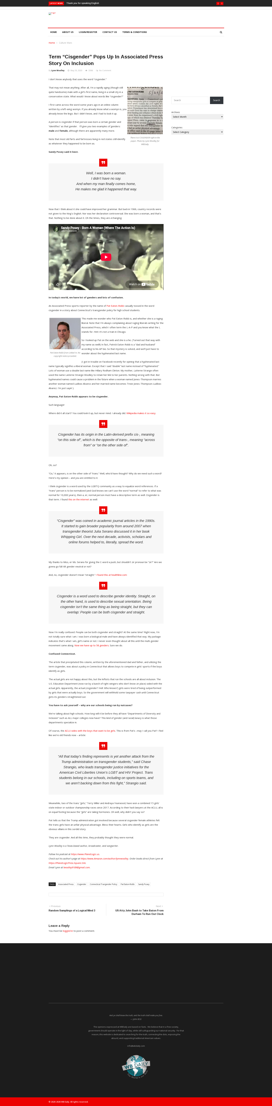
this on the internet (78, 499)
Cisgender (81, 884)
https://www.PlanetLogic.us (85, 854)
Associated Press (66, 884)
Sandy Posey (143, 884)
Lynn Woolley (58, 70)
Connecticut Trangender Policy (103, 884)
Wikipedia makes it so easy (141, 413)
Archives (175, 112)
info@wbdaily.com (136, 1045)
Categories (176, 127)
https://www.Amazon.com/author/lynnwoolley (104, 858)
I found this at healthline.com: (111, 574)
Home (53, 32)
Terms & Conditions (134, 32)
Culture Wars (65, 42)
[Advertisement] (151, 18)
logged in (68, 930)
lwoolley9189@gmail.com (76, 867)
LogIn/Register (88, 32)
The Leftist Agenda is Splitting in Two (86, 3)
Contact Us (109, 32)
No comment (105, 70)
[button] (218, 3)
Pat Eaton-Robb (115, 305)
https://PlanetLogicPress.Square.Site (67, 862)
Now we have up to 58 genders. (91, 645)
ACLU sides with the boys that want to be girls (90, 730)
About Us (68, 32)
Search (216, 100)
